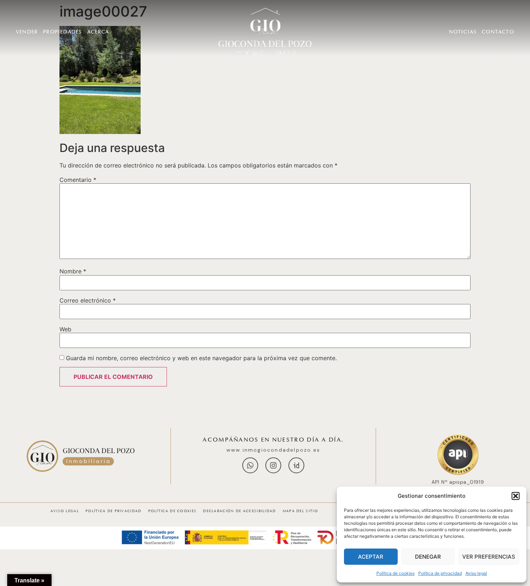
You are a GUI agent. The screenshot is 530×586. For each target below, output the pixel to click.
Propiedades (62, 32)
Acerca (98, 32)
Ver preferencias (488, 556)
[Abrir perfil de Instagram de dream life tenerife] (273, 465)
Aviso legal (476, 573)
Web (65, 329)
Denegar (428, 556)
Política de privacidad (440, 573)
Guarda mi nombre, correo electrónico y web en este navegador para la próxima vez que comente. (201, 358)
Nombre (72, 271)
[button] (515, 496)
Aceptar (370, 556)
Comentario (77, 180)
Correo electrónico (87, 300)
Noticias (463, 32)
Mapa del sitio (300, 511)
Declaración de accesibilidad (239, 511)
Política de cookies (395, 573)
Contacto (498, 32)
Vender (27, 32)
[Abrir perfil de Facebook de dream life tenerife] (296, 465)
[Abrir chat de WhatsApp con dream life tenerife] (250, 465)
